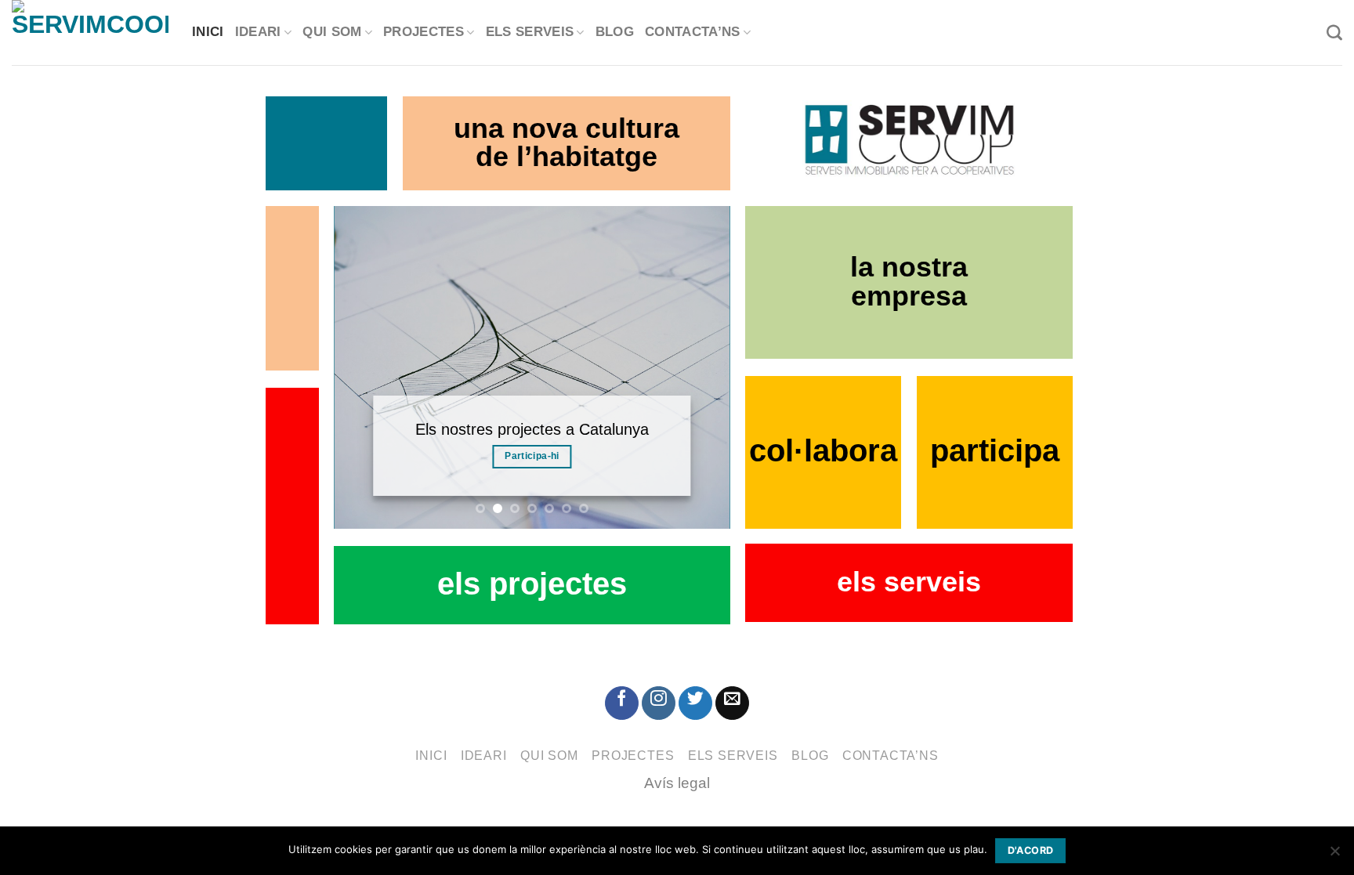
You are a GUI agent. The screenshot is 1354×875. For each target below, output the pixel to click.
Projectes (423, 32)
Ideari (258, 32)
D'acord (1031, 850)
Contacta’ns (692, 32)
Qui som (331, 32)
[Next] (702, 366)
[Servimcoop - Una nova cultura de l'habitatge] (90, 32)
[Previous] (362, 366)
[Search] (1334, 33)
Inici (208, 32)
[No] (1334, 855)
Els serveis (530, 32)
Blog (615, 32)
